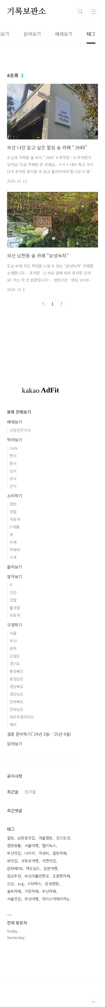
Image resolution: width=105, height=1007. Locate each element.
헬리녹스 (49, 845)
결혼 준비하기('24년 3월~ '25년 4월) (39, 734)
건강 (13, 592)
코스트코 (63, 838)
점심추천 (14, 876)
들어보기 (14, 567)
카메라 (15, 549)
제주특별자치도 (22, 717)
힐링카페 (59, 853)
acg (21, 883)
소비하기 (14, 496)
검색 (80, 11)
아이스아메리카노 (56, 899)
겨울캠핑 (45, 838)
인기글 (30, 792)
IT (11, 585)
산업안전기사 (20, 430)
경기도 (15, 663)
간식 (13, 486)
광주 (13, 648)
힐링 (10, 838)
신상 (10, 883)
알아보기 (14, 576)
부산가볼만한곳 (36, 876)
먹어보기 (14, 440)
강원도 (15, 656)
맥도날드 (33, 868)
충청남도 (17, 679)
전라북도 (17, 701)
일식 (13, 471)
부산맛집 (14, 853)
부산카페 (49, 891)
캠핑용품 (14, 845)
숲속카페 (14, 891)
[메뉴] (93, 11)
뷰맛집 (12, 860)
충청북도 (17, 671)
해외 (13, 724)
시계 (13, 557)
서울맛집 (14, 899)
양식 (13, 478)
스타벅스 (34, 883)
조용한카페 (61, 876)
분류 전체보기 (19, 412)
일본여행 (50, 868)
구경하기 (14, 625)
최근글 (12, 792)
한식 (13, 455)
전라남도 (17, 709)
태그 (91, 33)
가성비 (43, 853)
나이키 (29, 853)
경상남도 (17, 694)
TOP (93, 1002)
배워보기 (64, 33)
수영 (13, 542)
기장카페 (31, 891)
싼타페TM (14, 868)
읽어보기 (32, 33)
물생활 (15, 607)
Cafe (14, 448)
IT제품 (15, 527)
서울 (13, 633)
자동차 (15, 519)
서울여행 (31, 845)
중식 (13, 463)
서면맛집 (49, 860)
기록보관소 (26, 12)
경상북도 (17, 686)
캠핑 (13, 504)
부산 (13, 641)
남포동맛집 (26, 838)
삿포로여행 (29, 860)
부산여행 (31, 899)
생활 (13, 511)
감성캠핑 (52, 883)
